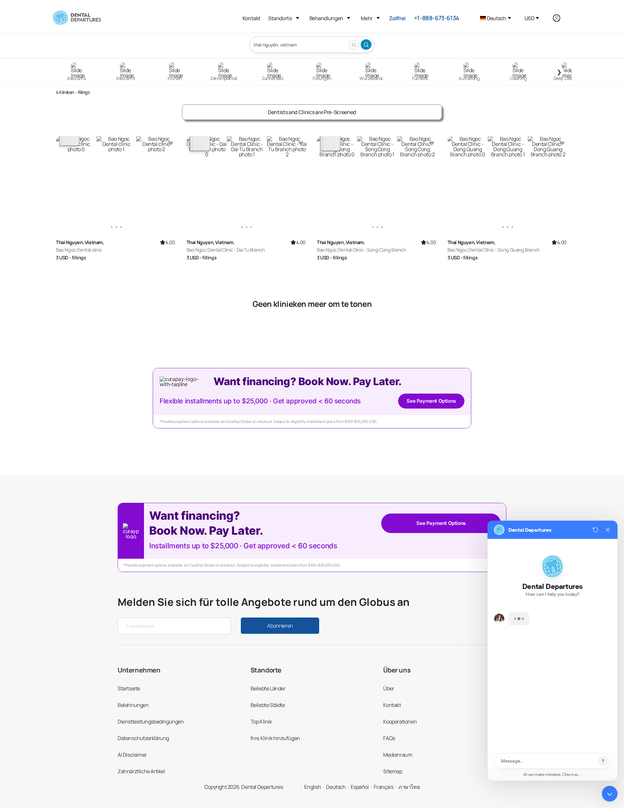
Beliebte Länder (268, 688)
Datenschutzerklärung (143, 738)
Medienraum (397, 754)
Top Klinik (261, 721)
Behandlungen (326, 18)
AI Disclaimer (132, 754)
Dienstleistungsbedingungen (151, 721)
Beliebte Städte (268, 705)
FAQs (389, 738)
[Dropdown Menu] (297, 18)
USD (529, 18)
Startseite (129, 688)
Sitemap (392, 771)
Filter (354, 45)
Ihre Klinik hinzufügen (275, 738)
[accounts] (560, 18)
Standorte (280, 18)
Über (388, 688)
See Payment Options (431, 401)
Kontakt (251, 18)
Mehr (366, 18)
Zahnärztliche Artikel (141, 771)
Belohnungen (133, 705)
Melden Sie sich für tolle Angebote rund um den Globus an (264, 602)
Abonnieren (280, 625)
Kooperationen (400, 721)
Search (366, 44)
